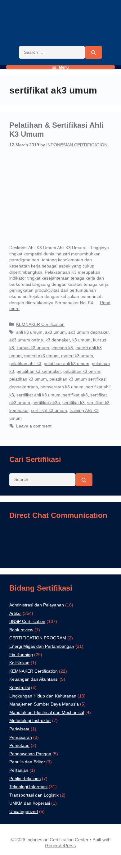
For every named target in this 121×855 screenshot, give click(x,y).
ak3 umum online (26, 339)
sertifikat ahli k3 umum (38, 394)
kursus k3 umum (32, 347)
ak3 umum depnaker (88, 332)
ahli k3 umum (29, 332)
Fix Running (21, 654)
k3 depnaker (58, 339)
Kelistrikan (19, 662)
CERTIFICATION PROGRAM (37, 637)
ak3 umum (55, 332)
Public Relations (25, 778)
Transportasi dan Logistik (34, 795)
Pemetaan (19, 745)
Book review (21, 629)
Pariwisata (19, 728)
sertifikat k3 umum (49, 410)
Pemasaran (20, 737)
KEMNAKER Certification (40, 324)
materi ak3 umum (41, 355)
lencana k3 (62, 347)
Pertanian (18, 770)
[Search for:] (52, 52)
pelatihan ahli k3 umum (66, 363)
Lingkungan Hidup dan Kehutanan (42, 695)
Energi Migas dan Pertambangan (41, 646)
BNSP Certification (27, 621)
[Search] (93, 52)
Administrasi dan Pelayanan (36, 604)
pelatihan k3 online (81, 371)
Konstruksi (19, 687)
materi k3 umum (77, 355)
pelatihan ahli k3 (25, 363)
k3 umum (81, 339)
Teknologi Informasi (28, 786)
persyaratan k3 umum (61, 386)
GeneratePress (60, 845)
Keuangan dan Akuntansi (33, 679)
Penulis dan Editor (27, 761)
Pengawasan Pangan (30, 753)
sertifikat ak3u (46, 402)
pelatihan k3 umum (28, 379)
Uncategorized (23, 811)
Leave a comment (34, 425)
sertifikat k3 (73, 402)
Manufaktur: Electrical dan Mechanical (46, 712)
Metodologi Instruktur (30, 720)
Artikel (15, 613)
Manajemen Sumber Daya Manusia (44, 704)
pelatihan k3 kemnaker (38, 371)
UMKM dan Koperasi (29, 803)
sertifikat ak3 (75, 394)
